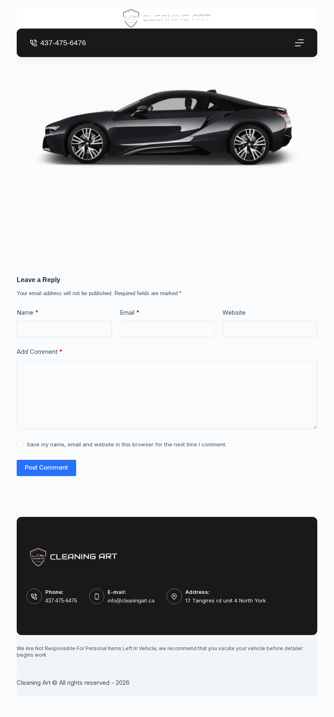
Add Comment (40, 351)
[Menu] (299, 42)
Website (234, 312)
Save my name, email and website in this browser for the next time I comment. (126, 444)
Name (28, 312)
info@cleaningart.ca (131, 601)
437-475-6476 (63, 43)
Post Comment (46, 467)
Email (130, 312)
